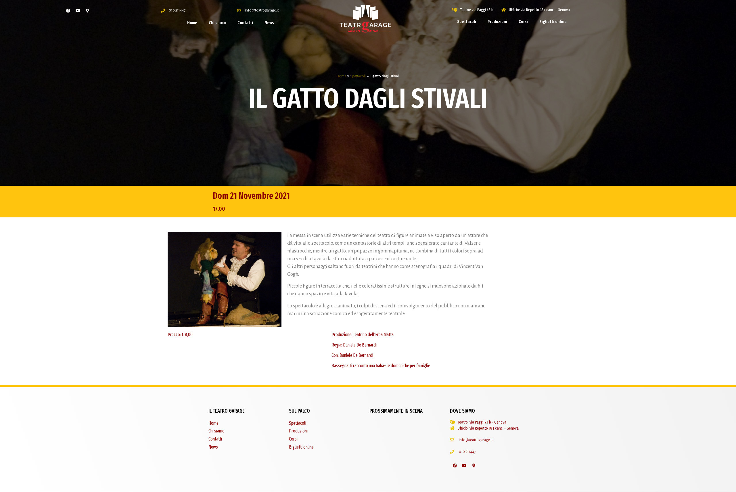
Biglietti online (553, 21)
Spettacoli (466, 21)
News (269, 22)
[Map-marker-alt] (88, 11)
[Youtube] (78, 11)
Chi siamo (217, 22)
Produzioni (497, 21)
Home (192, 22)
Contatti (245, 22)
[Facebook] (68, 11)
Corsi (523, 21)
